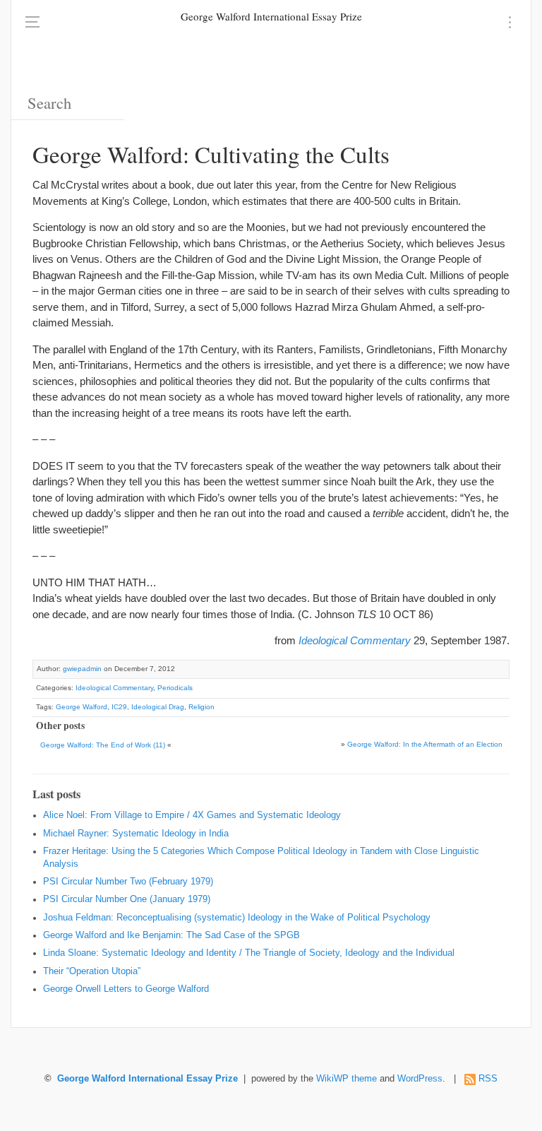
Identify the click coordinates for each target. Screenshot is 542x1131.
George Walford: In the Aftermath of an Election (424, 744)
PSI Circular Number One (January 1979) (126, 899)
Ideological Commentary (355, 640)
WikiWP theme (346, 1079)
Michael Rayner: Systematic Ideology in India (136, 834)
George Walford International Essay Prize (271, 16)
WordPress (419, 1079)
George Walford (81, 707)
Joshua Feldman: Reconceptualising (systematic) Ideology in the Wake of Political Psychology (236, 918)
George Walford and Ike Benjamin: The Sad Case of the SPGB (171, 935)
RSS (488, 1079)
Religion (201, 707)
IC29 (119, 707)
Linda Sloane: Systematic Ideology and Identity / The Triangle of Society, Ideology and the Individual (248, 953)
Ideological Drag (157, 707)
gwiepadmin (82, 669)
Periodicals (175, 688)
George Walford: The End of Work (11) (102, 745)
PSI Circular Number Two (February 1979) (128, 882)
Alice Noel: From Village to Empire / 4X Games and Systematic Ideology (192, 815)
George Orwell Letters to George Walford (126, 989)
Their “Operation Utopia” (91, 971)
